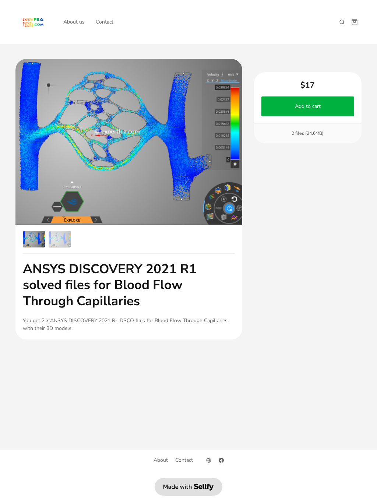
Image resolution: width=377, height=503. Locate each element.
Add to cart (308, 106)
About (161, 460)
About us (74, 22)
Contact (104, 22)
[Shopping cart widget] (354, 22)
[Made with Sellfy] (188, 487)
